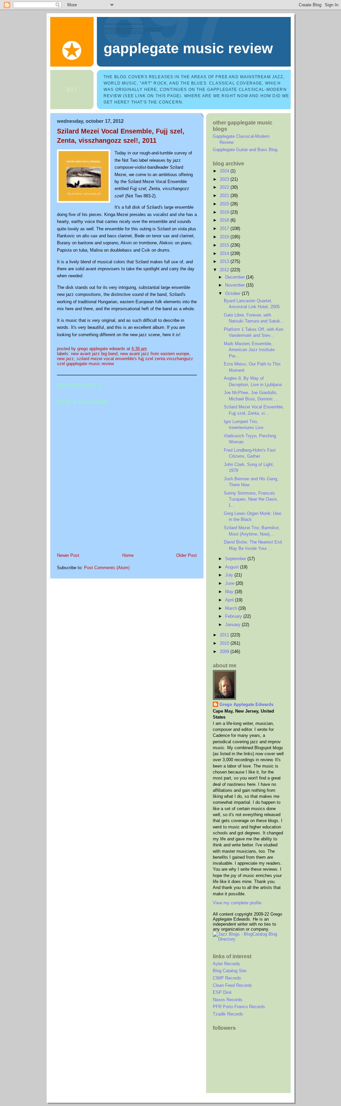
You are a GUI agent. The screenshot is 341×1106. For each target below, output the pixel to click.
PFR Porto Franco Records (239, 1006)
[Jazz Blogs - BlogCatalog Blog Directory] (248, 939)
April (230, 599)
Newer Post (68, 555)
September (236, 558)
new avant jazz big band (94, 353)
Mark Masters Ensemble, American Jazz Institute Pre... (249, 349)
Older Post (186, 555)
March (231, 608)
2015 (225, 245)
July (229, 574)
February (234, 616)
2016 (225, 236)
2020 (225, 203)
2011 (225, 634)
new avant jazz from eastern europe (154, 353)
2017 (225, 228)
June (230, 583)
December (235, 277)
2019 (225, 212)
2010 (225, 643)
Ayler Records (226, 963)
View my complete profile (237, 902)
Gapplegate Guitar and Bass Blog (245, 149)
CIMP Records (227, 978)
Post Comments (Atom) (107, 567)
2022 (225, 187)
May (230, 591)
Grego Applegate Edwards (246, 704)
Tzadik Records (228, 1013)
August (232, 566)
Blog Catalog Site (229, 970)
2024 (225, 170)
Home (128, 555)
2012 (225, 269)
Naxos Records (227, 999)
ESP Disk (222, 992)
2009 (225, 651)
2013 (225, 261)
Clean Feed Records (232, 985)
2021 (225, 195)
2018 (225, 220)
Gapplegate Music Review (188, 48)
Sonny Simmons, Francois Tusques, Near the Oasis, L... (251, 499)
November (235, 285)
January (233, 624)
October (233, 293)
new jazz (65, 358)
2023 (225, 179)
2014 (225, 253)
